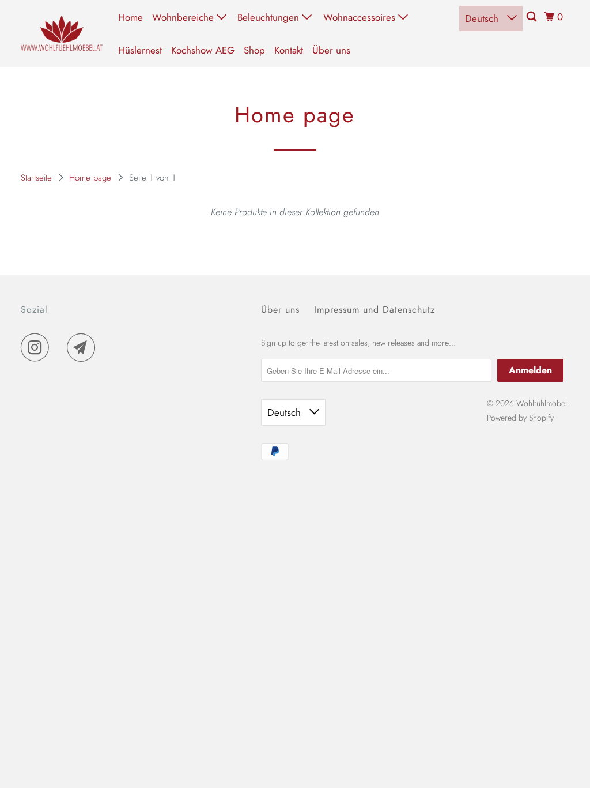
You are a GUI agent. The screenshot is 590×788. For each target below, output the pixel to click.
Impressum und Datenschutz (374, 309)
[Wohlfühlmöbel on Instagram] (38, 347)
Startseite (38, 177)
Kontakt (288, 50)
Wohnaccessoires (360, 17)
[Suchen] (532, 17)
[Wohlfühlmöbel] (62, 33)
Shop (254, 50)
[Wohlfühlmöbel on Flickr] (61, 347)
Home (130, 17)
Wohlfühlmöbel (541, 403)
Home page (91, 177)
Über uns (331, 50)
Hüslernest (140, 50)
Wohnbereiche (184, 17)
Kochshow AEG (203, 50)
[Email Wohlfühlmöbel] (84, 347)
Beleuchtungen (269, 17)
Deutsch (483, 18)
